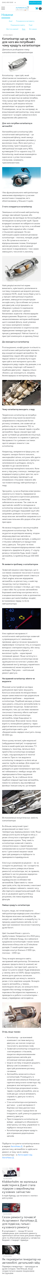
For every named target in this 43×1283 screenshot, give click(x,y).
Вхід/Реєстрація (35, 2)
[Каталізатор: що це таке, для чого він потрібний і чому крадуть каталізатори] (17, 64)
